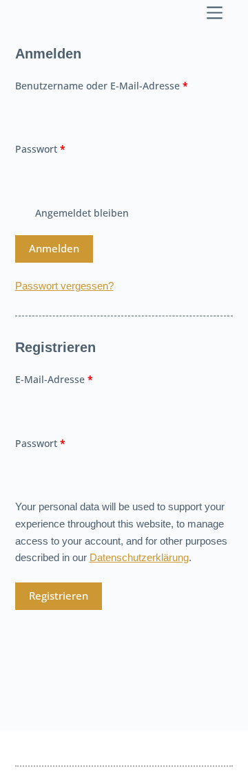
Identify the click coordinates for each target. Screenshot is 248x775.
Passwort (67, 148)
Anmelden (54, 248)
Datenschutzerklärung (139, 557)
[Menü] (217, 13)
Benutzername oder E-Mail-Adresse (124, 85)
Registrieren (58, 595)
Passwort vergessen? (64, 286)
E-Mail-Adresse (81, 379)
